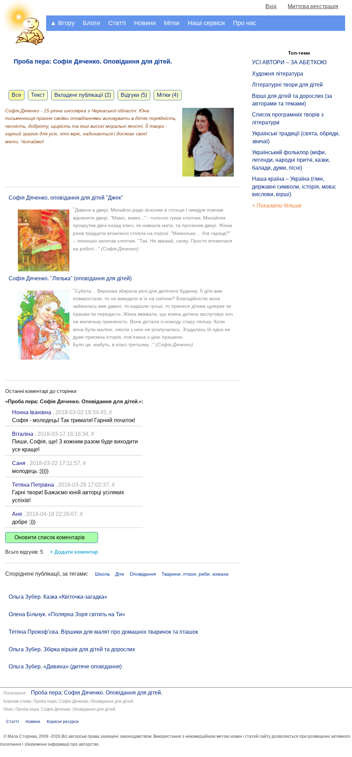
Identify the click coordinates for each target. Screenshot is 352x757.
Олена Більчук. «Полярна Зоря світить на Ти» (67, 614)
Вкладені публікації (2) (82, 95)
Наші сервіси (206, 23)
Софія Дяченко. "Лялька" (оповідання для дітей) (70, 278)
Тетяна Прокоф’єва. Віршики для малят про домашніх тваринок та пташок (103, 632)
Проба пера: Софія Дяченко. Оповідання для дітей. (96, 693)
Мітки (171, 23)
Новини (145, 23)
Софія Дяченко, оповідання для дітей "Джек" (66, 198)
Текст (38, 95)
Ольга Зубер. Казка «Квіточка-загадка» (58, 597)
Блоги (91, 23)
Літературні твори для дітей (287, 85)
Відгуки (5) (134, 95)
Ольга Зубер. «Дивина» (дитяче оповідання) (65, 666)
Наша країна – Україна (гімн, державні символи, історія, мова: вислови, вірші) (294, 186)
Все (16, 95)
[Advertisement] (283, 326)
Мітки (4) (167, 95)
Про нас (244, 23)
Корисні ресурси (63, 721)
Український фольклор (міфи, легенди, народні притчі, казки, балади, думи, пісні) (291, 160)
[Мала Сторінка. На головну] (23, 44)
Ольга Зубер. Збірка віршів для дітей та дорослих (72, 649)
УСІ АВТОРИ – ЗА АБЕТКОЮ (289, 62)
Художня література (277, 74)
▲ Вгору (62, 23)
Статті (117, 23)
